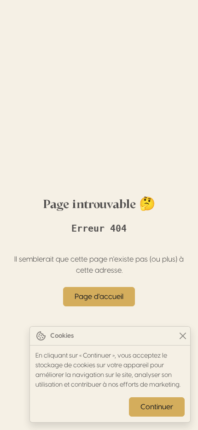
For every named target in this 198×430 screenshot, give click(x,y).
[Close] (182, 336)
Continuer (156, 407)
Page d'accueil (99, 296)
